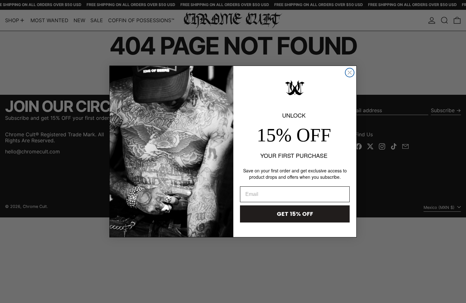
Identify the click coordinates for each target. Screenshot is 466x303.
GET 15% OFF (295, 214)
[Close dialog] (349, 72)
